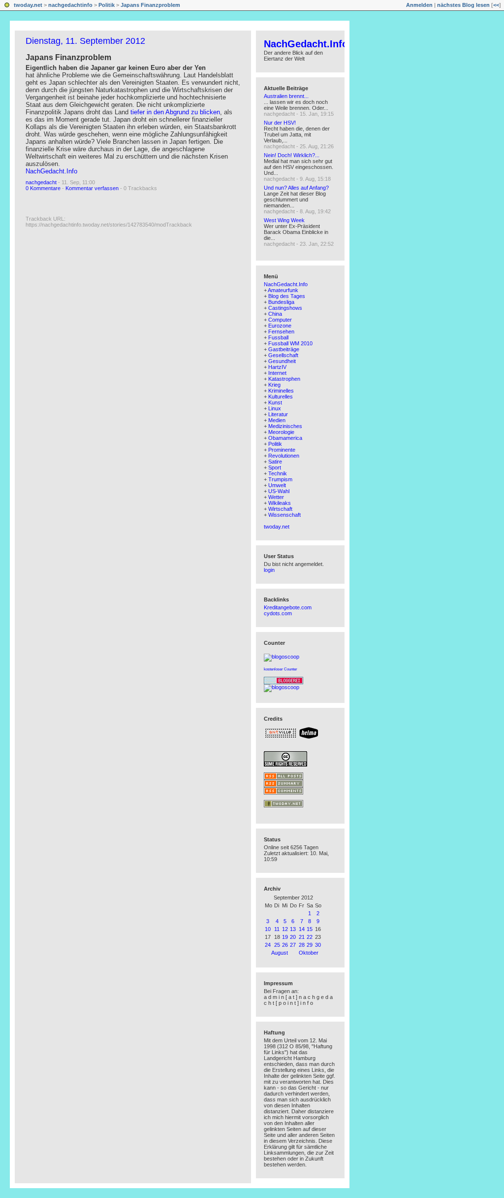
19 (285, 937)
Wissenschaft (284, 515)
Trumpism (280, 479)
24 (268, 945)
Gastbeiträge (283, 349)
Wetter (276, 497)
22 (310, 937)
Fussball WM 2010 (290, 343)
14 (302, 929)
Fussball (278, 337)
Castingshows (285, 308)
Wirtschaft (280, 509)
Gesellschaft (283, 355)
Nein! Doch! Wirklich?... (291, 155)
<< (496, 5)
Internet (277, 373)
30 (318, 945)
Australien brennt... (286, 96)
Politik (106, 5)
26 (285, 945)
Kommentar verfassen (92, 188)
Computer (280, 320)
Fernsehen (281, 331)
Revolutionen (283, 456)
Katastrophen (284, 379)
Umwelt (277, 485)
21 (302, 937)
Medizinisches (285, 426)
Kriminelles (281, 391)
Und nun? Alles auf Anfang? (296, 188)
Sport (274, 467)
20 (293, 937)
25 (277, 945)
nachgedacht (41, 182)
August (279, 953)
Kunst (275, 402)
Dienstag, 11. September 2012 (85, 41)
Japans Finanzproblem (150, 5)
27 (293, 945)
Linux (274, 408)
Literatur (278, 414)
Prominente (281, 450)
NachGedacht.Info (51, 171)
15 (310, 929)
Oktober (308, 953)
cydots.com (278, 613)
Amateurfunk (283, 290)
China (275, 314)
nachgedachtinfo (70, 5)
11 (277, 929)
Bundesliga (281, 302)
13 (293, 929)
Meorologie (281, 432)
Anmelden (419, 5)
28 (302, 945)
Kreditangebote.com (288, 607)
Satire (275, 462)
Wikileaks (279, 503)
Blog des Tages (286, 296)
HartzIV (277, 367)
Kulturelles (280, 396)
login (269, 570)
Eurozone (279, 326)
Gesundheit (282, 361)
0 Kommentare (43, 188)
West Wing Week (284, 220)
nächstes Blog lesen (463, 5)
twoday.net (28, 5)
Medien (276, 420)
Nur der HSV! (280, 123)
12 (285, 929)
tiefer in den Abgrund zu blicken (175, 112)
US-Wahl (278, 491)
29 (310, 945)
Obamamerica (285, 438)
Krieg (274, 385)
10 (268, 929)
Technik (277, 473)
